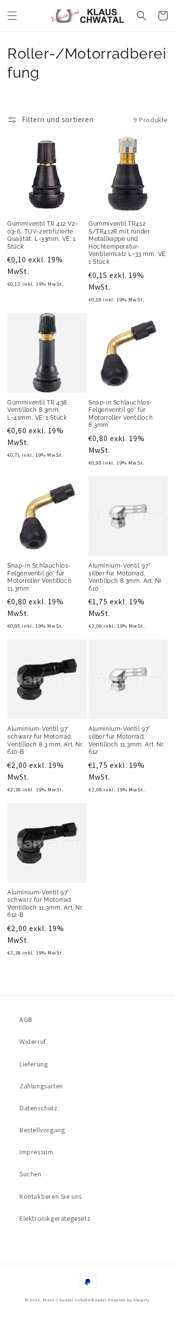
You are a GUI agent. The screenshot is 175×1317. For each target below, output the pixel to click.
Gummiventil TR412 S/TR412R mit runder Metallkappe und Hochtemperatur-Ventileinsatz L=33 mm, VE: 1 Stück (127, 242)
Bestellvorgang (42, 1130)
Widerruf (32, 1041)
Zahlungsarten (41, 1086)
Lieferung (33, 1064)
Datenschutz (38, 1108)
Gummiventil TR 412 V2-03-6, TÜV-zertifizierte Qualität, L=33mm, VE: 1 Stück (42, 235)
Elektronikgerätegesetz (54, 1218)
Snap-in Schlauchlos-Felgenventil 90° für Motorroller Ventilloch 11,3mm (39, 577)
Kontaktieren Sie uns (50, 1196)
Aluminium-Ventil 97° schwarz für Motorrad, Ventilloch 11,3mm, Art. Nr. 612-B (45, 904)
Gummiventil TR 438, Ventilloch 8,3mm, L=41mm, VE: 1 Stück (38, 410)
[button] (12, 15)
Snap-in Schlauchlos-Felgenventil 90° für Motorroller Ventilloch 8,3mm (120, 414)
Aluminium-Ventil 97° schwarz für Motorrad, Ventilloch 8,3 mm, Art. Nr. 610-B (45, 740)
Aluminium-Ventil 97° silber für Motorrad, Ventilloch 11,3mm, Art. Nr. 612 (126, 740)
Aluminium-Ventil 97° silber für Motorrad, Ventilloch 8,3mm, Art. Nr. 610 (125, 577)
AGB (26, 1019)
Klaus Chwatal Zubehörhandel (75, 1299)
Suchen (30, 1173)
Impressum (36, 1151)
